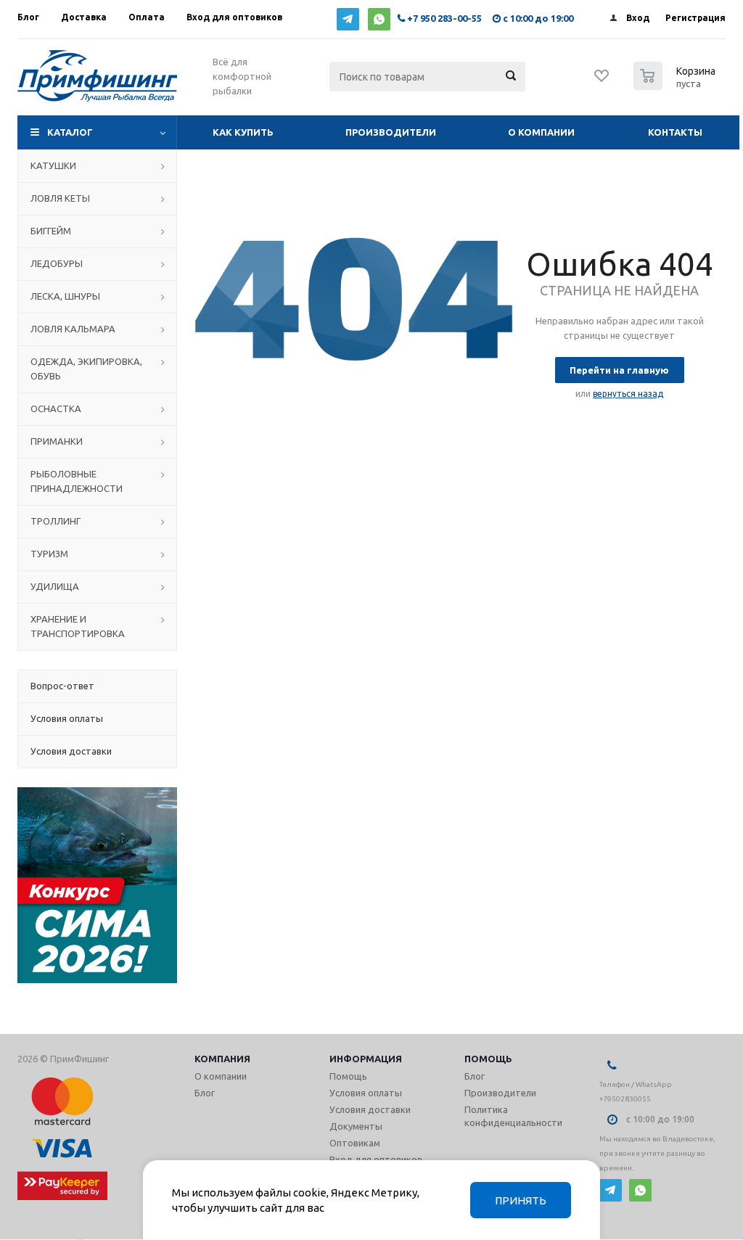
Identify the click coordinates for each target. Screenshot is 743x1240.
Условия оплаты (365, 1093)
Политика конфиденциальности (513, 1116)
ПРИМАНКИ (56, 441)
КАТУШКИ (53, 165)
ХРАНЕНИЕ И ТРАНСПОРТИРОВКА (77, 626)
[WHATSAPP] (379, 19)
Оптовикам (354, 1143)
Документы (355, 1126)
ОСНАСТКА (55, 408)
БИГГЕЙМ (50, 231)
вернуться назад (628, 393)
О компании (541, 132)
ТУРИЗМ (49, 554)
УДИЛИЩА (54, 586)
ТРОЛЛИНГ (55, 521)
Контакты (675, 132)
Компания (222, 1059)
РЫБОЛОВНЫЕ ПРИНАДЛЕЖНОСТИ (76, 481)
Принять (520, 1200)
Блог (204, 1093)
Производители (390, 132)
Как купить (243, 132)
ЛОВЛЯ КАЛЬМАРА (72, 329)
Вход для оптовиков (375, 1159)
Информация (365, 1059)
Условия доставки (370, 1109)
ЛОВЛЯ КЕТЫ (60, 198)
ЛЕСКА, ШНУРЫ (65, 296)
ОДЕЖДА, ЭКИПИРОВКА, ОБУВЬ (86, 368)
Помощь (488, 1059)
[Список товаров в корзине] (676, 85)
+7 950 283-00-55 (444, 18)
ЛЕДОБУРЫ (56, 263)
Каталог (70, 132)
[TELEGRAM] (348, 19)
